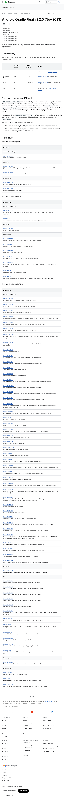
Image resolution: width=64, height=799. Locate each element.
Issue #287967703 (8, 511)
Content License (48, 701)
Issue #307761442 (8, 270)
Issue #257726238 (8, 632)
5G (23, 733)
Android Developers (7, 13)
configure (45, 76)
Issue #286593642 (8, 459)
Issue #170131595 (8, 441)
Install (39, 76)
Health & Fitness (27, 725)
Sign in (60, 2)
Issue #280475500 (8, 417)
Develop (16, 13)
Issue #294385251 (8, 662)
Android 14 (5, 751)
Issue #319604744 (8, 166)
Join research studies (48, 751)
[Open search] (39, 2)
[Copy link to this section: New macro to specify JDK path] (34, 98)
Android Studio (8, 7)
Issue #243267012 (8, 581)
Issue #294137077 (8, 218)
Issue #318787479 (8, 188)
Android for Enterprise (8, 723)
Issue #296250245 (8, 542)
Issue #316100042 (8, 182)
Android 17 (5, 743)
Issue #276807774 (8, 304)
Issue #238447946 (8, 465)
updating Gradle (52, 72)
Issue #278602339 (8, 477)
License (10, 786)
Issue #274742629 (8, 368)
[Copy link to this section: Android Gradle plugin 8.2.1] (24, 196)
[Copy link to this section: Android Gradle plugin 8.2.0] (24, 284)
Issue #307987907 (8, 239)
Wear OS (45, 723)
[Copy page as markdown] (9, 23)
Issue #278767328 (8, 429)
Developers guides (27, 747)
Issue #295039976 (8, 548)
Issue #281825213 (8, 392)
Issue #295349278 (8, 678)
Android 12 (5, 756)
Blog (3, 733)
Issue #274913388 (8, 310)
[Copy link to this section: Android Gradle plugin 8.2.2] (24, 142)
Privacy (24, 731)
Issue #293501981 (8, 672)
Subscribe (23, 791)
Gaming (25, 720)
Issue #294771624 (8, 517)
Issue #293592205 (8, 571)
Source (4, 728)
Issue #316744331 (8, 172)
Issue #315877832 (8, 251)
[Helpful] (58, 13)
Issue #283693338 (8, 587)
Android (4, 720)
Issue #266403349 (8, 334)
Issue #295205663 (8, 523)
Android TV (46, 731)
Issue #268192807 (8, 298)
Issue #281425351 (8, 398)
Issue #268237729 (8, 356)
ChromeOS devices (48, 725)
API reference (26, 750)
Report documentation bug (50, 746)
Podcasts (4, 736)
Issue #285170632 (8, 453)
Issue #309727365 (8, 245)
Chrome (4, 772)
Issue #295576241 (8, 684)
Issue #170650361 (8, 435)
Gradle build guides (25, 13)
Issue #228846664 (8, 380)
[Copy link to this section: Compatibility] (16, 54)
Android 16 (5, 746)
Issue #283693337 (8, 605)
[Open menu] (2, 2)
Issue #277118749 (8, 374)
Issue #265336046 (8, 328)
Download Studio (27, 753)
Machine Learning (27, 723)
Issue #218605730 (8, 611)
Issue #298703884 (8, 156)
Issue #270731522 (8, 404)
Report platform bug (48, 743)
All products (5, 780)
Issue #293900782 (8, 650)
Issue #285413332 (8, 638)
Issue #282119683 (8, 505)
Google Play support (48, 748)
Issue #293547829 (8, 535)
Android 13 (5, 754)
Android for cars (47, 728)
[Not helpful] (61, 13)
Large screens (47, 720)
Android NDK (26, 755)
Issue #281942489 (8, 423)
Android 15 (5, 748)
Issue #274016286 (8, 362)
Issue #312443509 (8, 228)
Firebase (4, 775)
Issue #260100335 (8, 322)
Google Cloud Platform (8, 778)
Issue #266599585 (8, 316)
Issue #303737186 (8, 560)
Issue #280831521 (8, 471)
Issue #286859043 (8, 497)
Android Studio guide (28, 745)
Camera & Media (27, 728)
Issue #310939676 (8, 263)
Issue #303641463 (8, 554)
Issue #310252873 (8, 210)
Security (4, 725)
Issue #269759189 (8, 593)
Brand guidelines (17, 786)
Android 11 (5, 759)
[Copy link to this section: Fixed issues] (15, 138)
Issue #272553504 (8, 342)
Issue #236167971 (8, 350)
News (3, 731)
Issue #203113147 (8, 489)
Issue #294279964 (8, 644)
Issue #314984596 (8, 257)
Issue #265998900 (8, 386)
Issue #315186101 (8, 276)
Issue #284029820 (8, 447)
